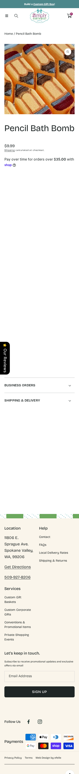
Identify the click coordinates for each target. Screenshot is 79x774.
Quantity (10, 206)
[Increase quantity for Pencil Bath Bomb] (70, 207)
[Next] (72, 224)
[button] (6, 16)
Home (8, 34)
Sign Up (39, 692)
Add (55, 224)
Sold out (55, 248)
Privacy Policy (13, 757)
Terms (28, 757)
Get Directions (17, 566)
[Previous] (6, 224)
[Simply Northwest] (39, 15)
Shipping (9, 150)
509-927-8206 (17, 577)
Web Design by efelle (48, 757)
